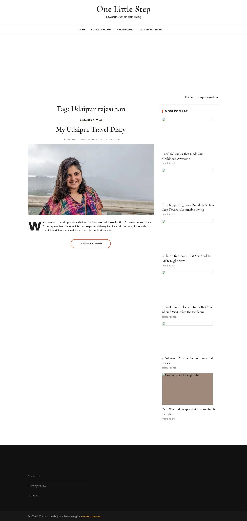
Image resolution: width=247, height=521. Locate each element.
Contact (33, 495)
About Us (34, 476)
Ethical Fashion (101, 29)
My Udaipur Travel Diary (91, 129)
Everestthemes (91, 516)
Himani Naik (169, 316)
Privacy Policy (37, 486)
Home (82, 29)
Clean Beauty (125, 29)
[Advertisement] (123, 64)
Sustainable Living (151, 29)
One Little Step (123, 9)
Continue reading (90, 243)
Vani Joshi (114, 139)
